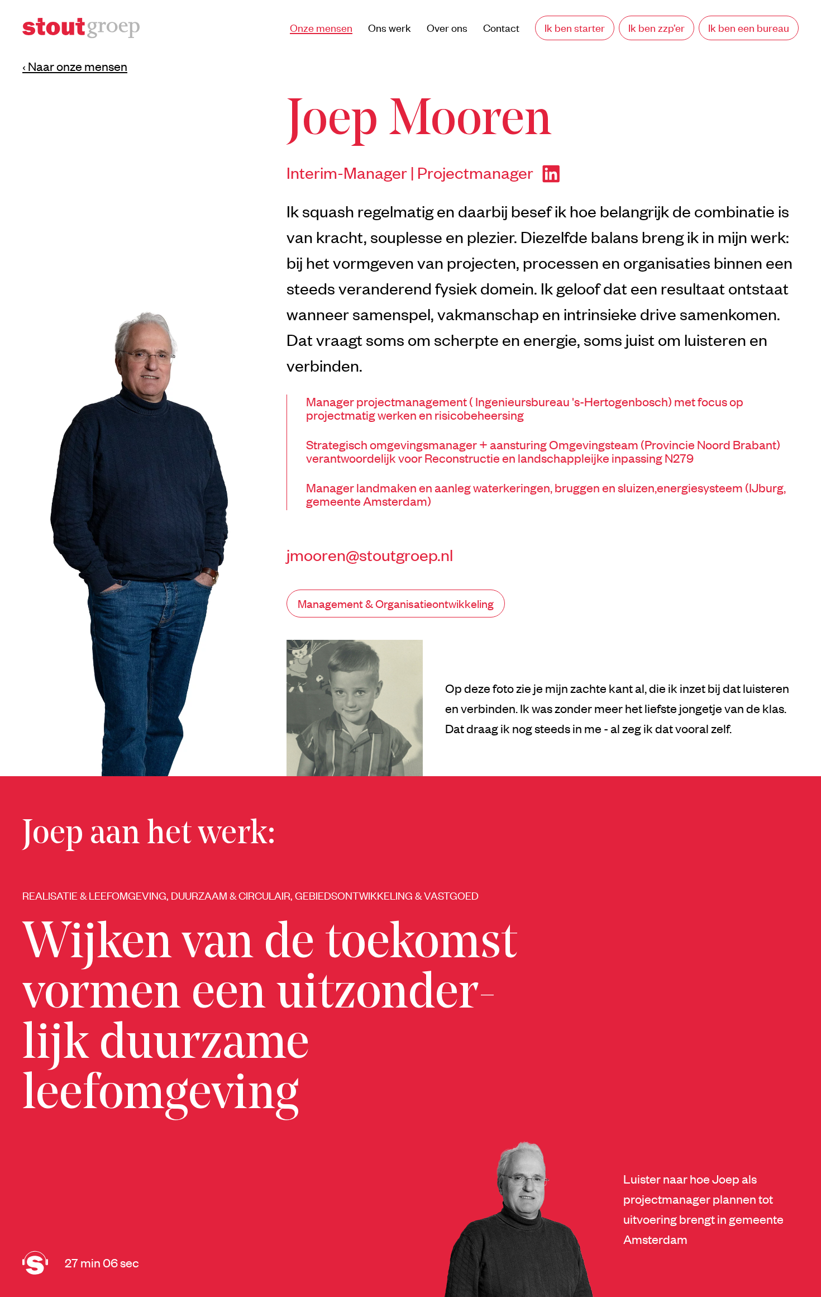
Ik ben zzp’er (656, 27)
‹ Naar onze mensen (74, 66)
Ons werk (389, 27)
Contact (501, 27)
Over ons (447, 27)
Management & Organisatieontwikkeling (396, 603)
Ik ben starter (575, 27)
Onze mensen (321, 27)
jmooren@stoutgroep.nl (370, 554)
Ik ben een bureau (748, 27)
